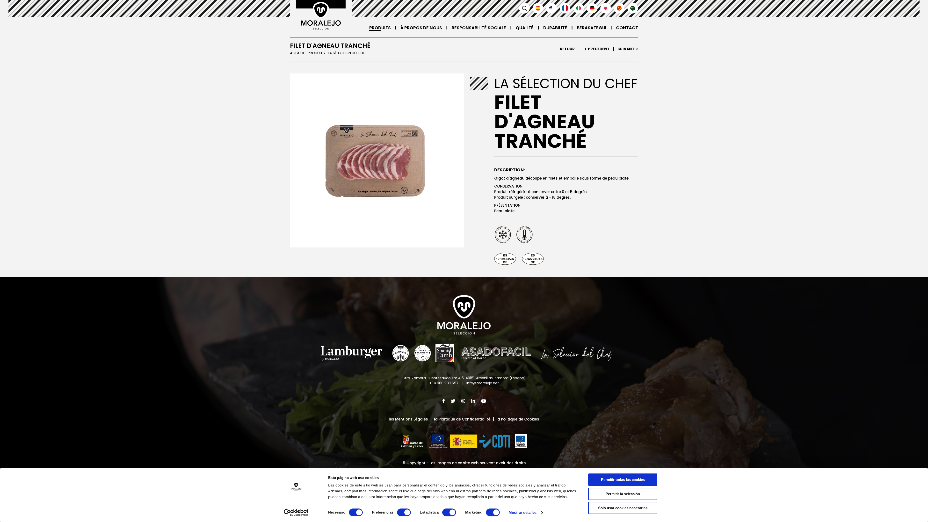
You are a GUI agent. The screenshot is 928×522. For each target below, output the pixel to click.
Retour (567, 49)
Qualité (525, 28)
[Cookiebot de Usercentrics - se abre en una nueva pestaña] (296, 512)
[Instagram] (463, 401)
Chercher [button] (524, 8)
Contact (627, 28)
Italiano (578, 8)
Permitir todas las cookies (623, 480)
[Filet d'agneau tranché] (377, 160)
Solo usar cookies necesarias (622, 508)
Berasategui (591, 28)
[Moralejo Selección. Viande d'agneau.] (321, 14)
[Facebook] (443, 401)
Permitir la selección (623, 494)
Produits (380, 28)
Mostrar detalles (522, 512)
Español (538, 8)
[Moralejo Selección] (464, 314)
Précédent (598, 49)
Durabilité (555, 28)
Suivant (625, 49)
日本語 (605, 8)
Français (565, 8)
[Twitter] (453, 401)
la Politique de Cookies (517, 419)
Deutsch (592, 8)
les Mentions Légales (408, 419)
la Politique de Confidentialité (462, 419)
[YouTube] (483, 401)
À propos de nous (421, 28)
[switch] (404, 512)
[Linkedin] (473, 401)
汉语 (619, 8)
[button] (455, 441)
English (551, 8)
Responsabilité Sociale (479, 28)
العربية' (632, 8)
